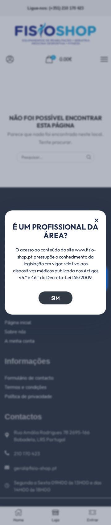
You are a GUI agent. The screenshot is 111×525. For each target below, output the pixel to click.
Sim (55, 298)
